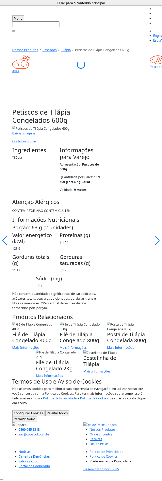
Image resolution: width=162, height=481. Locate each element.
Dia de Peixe (99, 444)
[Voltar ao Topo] (1, 479)
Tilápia (66, 50)
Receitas (96, 439)
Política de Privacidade (60, 398)
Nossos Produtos (25, 50)
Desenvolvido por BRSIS (101, 469)
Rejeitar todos (57, 413)
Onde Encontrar (24, 141)
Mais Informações (25, 347)
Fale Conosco (28, 461)
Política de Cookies (94, 398)
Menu (18, 18)
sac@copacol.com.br (34, 434)
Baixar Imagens (23, 133)
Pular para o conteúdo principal (81, 3)
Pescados (49, 50)
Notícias (25, 452)
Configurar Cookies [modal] (28, 413)
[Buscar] (13, 30)
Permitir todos (25, 419)
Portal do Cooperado (34, 466)
